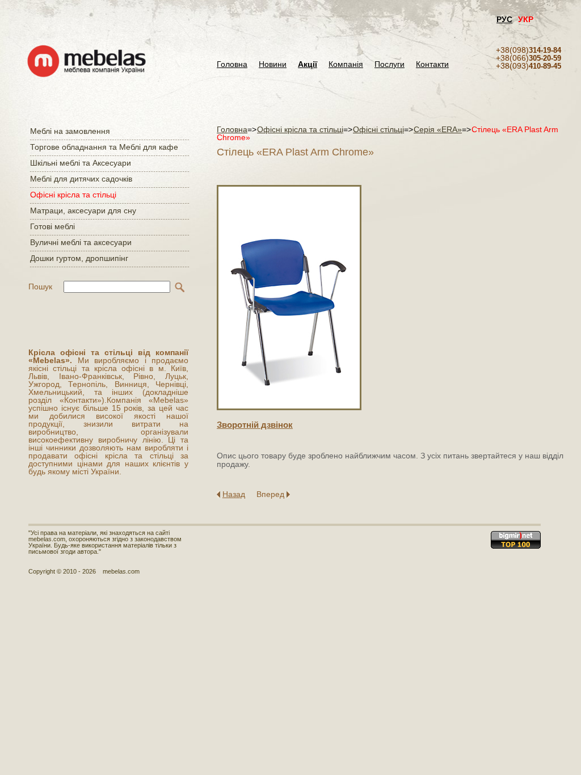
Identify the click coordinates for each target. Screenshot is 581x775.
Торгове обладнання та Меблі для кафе (104, 146)
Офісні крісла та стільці (73, 194)
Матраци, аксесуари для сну (83, 210)
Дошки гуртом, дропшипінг (79, 258)
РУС (504, 19)
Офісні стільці (378, 129)
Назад (233, 494)
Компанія (346, 64)
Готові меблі (52, 226)
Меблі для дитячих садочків (81, 178)
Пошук (40, 286)
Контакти (432, 64)
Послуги (389, 64)
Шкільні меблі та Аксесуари (80, 162)
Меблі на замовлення (70, 131)
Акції (307, 64)
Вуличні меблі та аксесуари (81, 242)
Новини (273, 64)
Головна (232, 64)
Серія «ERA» (438, 129)
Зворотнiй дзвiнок (255, 424)
